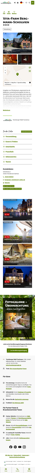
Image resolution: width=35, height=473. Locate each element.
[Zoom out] (5, 70)
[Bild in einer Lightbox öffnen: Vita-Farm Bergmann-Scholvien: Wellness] (10, 59)
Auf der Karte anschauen (27, 131)
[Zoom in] (5, 67)
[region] (17, 75)
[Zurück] (15, 332)
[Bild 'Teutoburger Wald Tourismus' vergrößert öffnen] (7, 120)
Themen (13, 418)
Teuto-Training (15, 434)
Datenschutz (17, 455)
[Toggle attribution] (30, 82)
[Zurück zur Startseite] (6, 2)
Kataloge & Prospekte (24, 392)
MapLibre (7, 82)
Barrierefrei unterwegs (21, 399)
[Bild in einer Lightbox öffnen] (17, 321)
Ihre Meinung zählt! (18, 403)
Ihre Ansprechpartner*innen (18, 368)
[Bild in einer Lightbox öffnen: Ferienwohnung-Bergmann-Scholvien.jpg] (17, 43)
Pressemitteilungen (21, 425)
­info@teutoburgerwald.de (13, 365)
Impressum (25, 455)
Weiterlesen (6, 110)
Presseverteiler (16, 427)
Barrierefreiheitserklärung (17, 457)
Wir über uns (9, 455)
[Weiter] (19, 332)
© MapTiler (13, 82)
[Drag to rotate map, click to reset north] (5, 73)
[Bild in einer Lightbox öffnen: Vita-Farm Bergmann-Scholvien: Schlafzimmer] (25, 59)
